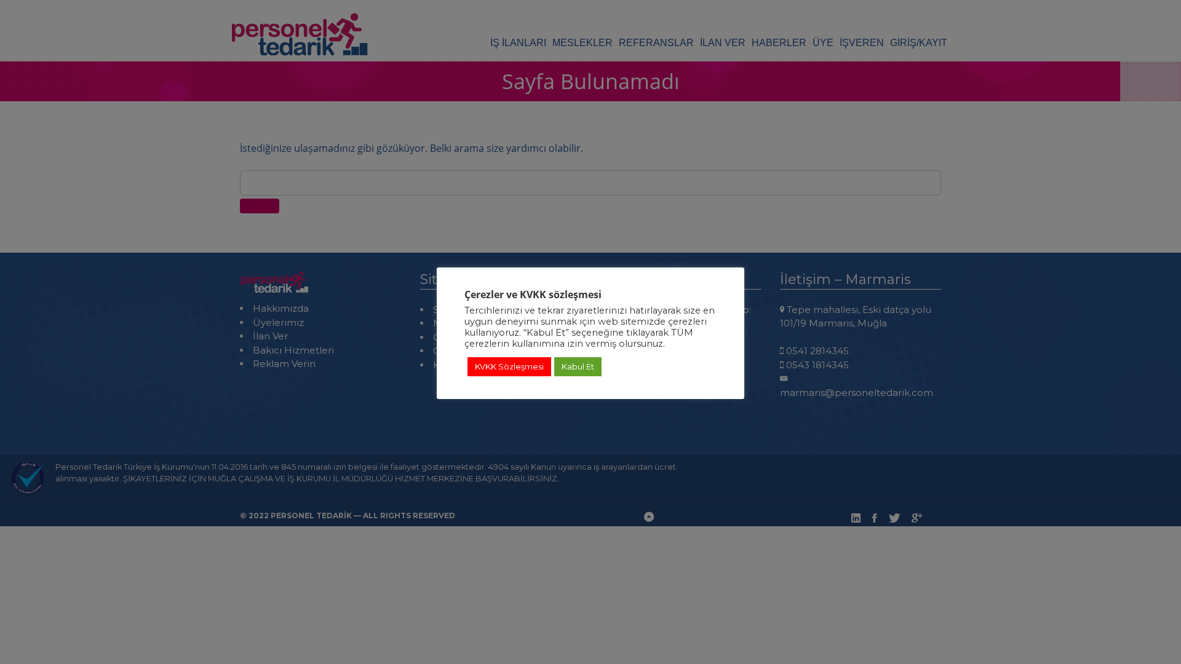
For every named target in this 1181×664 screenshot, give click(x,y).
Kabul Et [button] (578, 366)
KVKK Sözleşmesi (509, 366)
